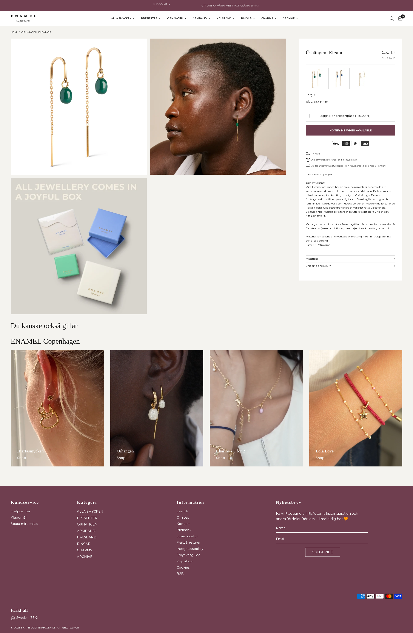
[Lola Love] (355, 408)
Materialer (350, 258)
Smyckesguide (188, 555)
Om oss (183, 517)
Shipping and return (350, 266)
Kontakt (183, 524)
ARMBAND (200, 18)
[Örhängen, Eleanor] (316, 78)
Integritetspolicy (190, 549)
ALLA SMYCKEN (121, 18)
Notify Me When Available (351, 130)
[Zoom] (138, 48)
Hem (14, 32)
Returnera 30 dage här (201, 5)
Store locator (187, 536)
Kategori (87, 502)
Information (190, 502)
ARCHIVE (289, 18)
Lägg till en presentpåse (344, 115)
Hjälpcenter (20, 511)
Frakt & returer (188, 542)
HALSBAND (224, 18)
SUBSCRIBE (322, 552)
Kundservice (25, 502)
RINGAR (246, 18)
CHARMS (267, 18)
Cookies (183, 567)
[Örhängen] (156, 408)
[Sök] (392, 18)
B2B (180, 574)
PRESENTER (149, 18)
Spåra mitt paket (24, 524)
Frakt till (19, 610)
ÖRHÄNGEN (175, 18)
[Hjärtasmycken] (57, 408)
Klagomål (18, 517)
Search (182, 511)
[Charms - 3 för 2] (256, 408)
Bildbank (184, 530)
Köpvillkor (185, 561)
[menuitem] (123, 18)
